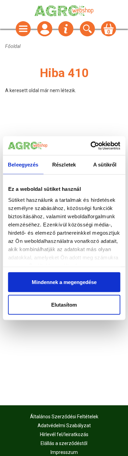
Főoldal (12, 46)
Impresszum (64, 452)
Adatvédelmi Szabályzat (64, 425)
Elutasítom (64, 304)
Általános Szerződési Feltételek (64, 416)
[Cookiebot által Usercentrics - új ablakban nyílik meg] (91, 145)
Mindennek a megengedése (64, 282)
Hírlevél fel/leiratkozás (64, 434)
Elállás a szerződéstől (64, 443)
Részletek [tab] (64, 165)
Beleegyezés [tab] (23, 165)
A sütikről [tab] (104, 165)
